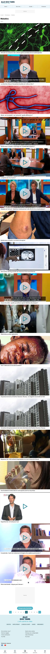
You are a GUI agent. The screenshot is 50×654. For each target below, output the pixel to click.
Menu (45, 652)
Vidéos (15, 652)
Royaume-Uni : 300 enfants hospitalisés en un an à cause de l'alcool (20, 459)
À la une (5, 652)
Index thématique (29, 634)
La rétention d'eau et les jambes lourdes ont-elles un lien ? (17, 84)
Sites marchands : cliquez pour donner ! (12, 584)
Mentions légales (5, 633)
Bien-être (18, 6)
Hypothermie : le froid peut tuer (10, 522)
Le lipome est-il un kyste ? (8, 178)
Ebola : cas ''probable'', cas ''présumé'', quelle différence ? (17, 115)
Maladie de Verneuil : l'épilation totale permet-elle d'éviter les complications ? (23, 209)
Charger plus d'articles (25, 608)
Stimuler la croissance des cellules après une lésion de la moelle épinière (21, 52)
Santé (5, 6)
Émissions (44, 6)
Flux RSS (3, 636)
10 (37, 612)
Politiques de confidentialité (31, 633)
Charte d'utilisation (5, 634)
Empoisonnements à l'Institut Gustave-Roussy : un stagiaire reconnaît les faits (23, 396)
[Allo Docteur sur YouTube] (5, 645)
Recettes (9, 624)
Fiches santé (25, 652)
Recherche (35, 652)
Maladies (13, 15)
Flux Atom (27, 636)
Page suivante (39, 612)
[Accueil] (25, 619)
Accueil (2, 15)
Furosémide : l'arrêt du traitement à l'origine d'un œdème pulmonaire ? (21, 553)
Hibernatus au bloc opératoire (9, 334)
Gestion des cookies (30, 631)
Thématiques (7, 15)
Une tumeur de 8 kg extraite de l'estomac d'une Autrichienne (18, 271)
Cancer (33, 624)
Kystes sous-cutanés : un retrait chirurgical (13, 240)
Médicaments (40, 624)
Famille (30, 6)
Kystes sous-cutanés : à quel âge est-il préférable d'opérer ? (18, 146)
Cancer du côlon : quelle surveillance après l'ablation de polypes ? (19, 303)
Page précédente (10, 612)
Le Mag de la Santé (26, 624)
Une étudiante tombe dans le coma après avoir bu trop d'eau (18, 490)
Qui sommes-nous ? (6, 631)
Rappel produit (16, 624)
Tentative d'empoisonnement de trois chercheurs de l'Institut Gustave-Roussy (23, 428)
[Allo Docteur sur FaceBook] (2, 645)
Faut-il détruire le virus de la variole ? (11, 365)
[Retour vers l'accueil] (25, 2)
